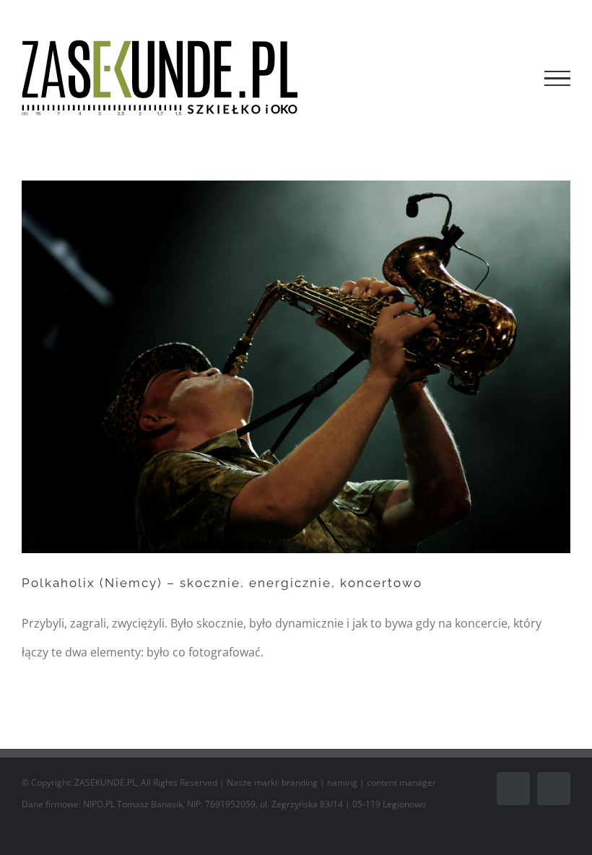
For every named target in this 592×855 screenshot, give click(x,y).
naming (342, 782)
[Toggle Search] (508, 78)
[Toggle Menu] (557, 79)
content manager (401, 782)
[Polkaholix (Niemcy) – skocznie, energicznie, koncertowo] (296, 367)
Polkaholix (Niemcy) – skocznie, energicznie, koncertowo (222, 583)
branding (300, 782)
